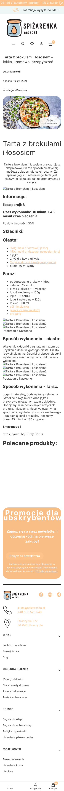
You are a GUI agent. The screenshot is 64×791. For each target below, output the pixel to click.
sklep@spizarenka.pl (31, 608)
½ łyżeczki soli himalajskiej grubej (33, 262)
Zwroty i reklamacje (14, 691)
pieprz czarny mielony (25, 310)
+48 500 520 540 (29, 612)
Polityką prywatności (46, 571)
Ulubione (8, 771)
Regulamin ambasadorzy (17, 725)
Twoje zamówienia (13, 759)
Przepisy (21, 90)
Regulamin (46, 564)
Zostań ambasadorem (15, 697)
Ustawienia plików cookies (18, 737)
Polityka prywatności (15, 731)
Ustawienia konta (13, 765)
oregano (15, 313)
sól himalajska (19, 306)
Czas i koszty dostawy (16, 685)
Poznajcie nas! (11, 651)
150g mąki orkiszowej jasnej (29, 248)
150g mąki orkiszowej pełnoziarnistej (35, 251)
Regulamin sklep (12, 719)
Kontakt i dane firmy (14, 645)
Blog (5, 657)
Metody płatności (13, 679)
